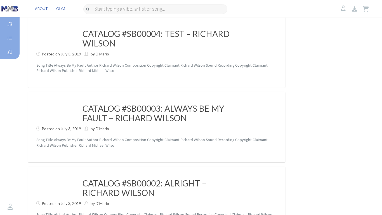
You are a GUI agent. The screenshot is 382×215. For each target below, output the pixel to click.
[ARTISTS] (10, 52)
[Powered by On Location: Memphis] (10, 8)
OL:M (60, 8)
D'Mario (102, 54)
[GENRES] (10, 38)
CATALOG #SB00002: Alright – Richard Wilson (144, 188)
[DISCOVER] (10, 24)
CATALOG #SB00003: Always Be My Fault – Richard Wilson (153, 113)
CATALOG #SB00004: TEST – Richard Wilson (156, 38)
